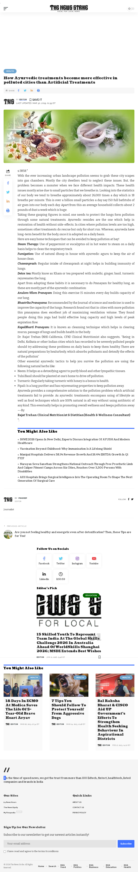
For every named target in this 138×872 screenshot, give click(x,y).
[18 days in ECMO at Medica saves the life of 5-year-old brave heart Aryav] (23, 685)
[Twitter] (60, 561)
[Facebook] (128, 499)
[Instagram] (77, 561)
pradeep (23, 498)
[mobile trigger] (7, 8)
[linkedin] (44, 576)
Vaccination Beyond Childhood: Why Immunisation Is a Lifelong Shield (66, 449)
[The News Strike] (69, 8)
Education (91, 595)
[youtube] (94, 561)
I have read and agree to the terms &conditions (33, 851)
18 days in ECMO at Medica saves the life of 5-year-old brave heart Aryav (22, 709)
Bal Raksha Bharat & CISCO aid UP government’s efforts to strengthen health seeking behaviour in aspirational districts (113, 720)
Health (10, 71)
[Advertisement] (69, 39)
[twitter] (132, 499)
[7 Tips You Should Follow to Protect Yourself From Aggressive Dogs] (69, 685)
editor (23, 99)
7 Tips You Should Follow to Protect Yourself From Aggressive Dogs (69, 709)
